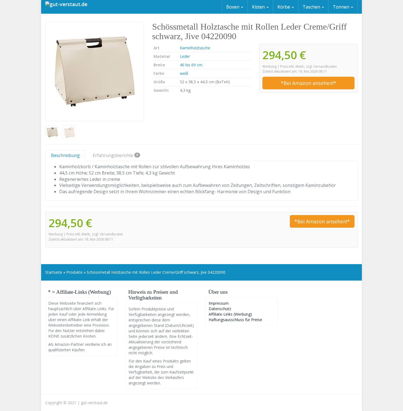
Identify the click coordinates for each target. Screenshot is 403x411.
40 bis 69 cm (191, 64)
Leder (185, 56)
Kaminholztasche (195, 47)
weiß (184, 73)
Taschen (312, 7)
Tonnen (341, 7)
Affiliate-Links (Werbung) (230, 314)
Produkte (74, 272)
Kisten (259, 7)
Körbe (284, 7)
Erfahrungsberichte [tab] (115, 155)
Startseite (53, 272)
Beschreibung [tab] (65, 155)
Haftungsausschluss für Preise (235, 319)
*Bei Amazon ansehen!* (308, 83)
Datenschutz (220, 308)
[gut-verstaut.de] (66, 7)
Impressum (219, 303)
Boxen (233, 7)
